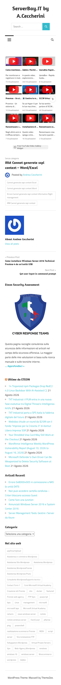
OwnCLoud (35, 619)
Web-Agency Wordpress (25, 648)
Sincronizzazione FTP (25, 636)
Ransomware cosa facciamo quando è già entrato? (47, 126)
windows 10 (12, 654)
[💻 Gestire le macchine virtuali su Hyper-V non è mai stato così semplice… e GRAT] (30, 89)
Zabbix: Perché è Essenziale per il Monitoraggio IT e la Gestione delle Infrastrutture (30, 70)
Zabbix (23, 659)
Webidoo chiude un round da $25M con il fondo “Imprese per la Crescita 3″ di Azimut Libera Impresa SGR (28, 426)
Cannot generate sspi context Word (22, 188)
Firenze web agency (15, 596)
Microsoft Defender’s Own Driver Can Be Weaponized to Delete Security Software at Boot (28, 461)
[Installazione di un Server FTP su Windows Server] (30, 118)
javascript (44, 596)
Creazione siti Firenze (16, 591)
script (50, 631)
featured (50, 591)
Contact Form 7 (13, 585)
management (29, 602)
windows (43, 648)
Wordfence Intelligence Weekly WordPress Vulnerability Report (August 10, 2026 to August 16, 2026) (29, 448)
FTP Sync (32, 596)
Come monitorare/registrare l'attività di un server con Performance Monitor (14, 70)
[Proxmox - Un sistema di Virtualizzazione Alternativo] (14, 89)
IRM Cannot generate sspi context (21, 203)
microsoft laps (13, 608)
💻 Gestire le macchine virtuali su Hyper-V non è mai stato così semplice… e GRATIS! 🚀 (30, 98)
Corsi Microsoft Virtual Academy (37, 585)
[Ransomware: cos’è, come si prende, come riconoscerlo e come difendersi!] (14, 118)
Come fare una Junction (21, 500)
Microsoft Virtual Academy (34, 608)
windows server (27, 654)
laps (9, 602)
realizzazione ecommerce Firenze (21, 631)
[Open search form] (52, 39)
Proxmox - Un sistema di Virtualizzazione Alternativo (14, 98)
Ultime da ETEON (19, 379)
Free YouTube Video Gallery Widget (29, 147)
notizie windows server (16, 619)
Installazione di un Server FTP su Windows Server (30, 126)
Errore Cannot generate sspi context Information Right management (30, 195)
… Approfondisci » (14, 366)
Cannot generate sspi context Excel (21, 182)
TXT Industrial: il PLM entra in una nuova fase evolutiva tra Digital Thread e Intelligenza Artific (29, 403)
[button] (8, 99)
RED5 (41, 631)
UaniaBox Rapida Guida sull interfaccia (47, 70)
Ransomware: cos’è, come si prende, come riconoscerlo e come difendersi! (14, 126)
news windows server (27, 613)
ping (9, 625)
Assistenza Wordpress (43, 562)
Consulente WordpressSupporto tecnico (23, 579)
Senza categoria (12, 158)
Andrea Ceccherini (32, 175)
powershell (19, 625)
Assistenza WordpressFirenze (19, 568)
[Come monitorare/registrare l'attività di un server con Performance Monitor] (14, 61)
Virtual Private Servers (41, 642)
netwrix (10, 613)
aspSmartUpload (14, 550)
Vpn (8, 648)
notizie (43, 613)
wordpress (11, 659)
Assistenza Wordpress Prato (19, 573)
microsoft (43, 602)
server (9, 636)
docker (39, 591)
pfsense (47, 619)
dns (30, 591)
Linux (17, 602)
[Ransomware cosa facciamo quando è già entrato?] (47, 118)
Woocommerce (45, 654)
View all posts (12, 244)
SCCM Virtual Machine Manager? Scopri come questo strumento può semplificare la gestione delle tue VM (47, 98)
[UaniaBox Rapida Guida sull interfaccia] (47, 61)
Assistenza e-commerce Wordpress (22, 556)
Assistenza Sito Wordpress (18, 562)
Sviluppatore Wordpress (17, 642)
